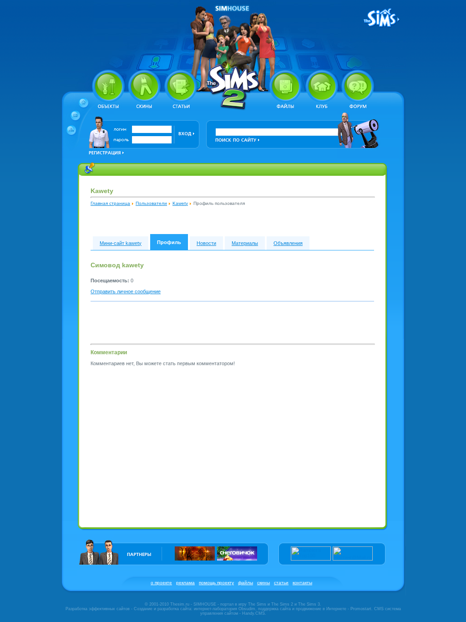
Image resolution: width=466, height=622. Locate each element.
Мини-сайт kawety (121, 243)
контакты (302, 582)
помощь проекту (216, 582)
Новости (206, 243)
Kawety (180, 203)
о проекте (161, 582)
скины (263, 582)
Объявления (288, 243)
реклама (185, 582)
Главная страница (110, 203)
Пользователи (151, 203)
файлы (245, 582)
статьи (281, 582)
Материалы (245, 243)
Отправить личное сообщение (126, 291)
